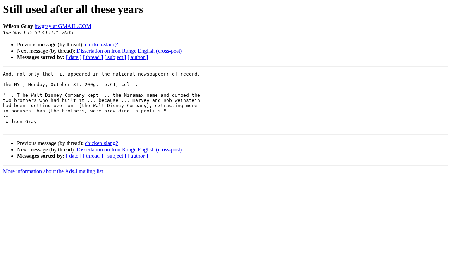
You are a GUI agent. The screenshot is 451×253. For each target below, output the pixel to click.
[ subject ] (115, 57)
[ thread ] (93, 57)
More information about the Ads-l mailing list (53, 171)
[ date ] (73, 57)
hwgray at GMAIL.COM (63, 26)
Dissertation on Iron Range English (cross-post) (129, 51)
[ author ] (138, 57)
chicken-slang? (101, 44)
